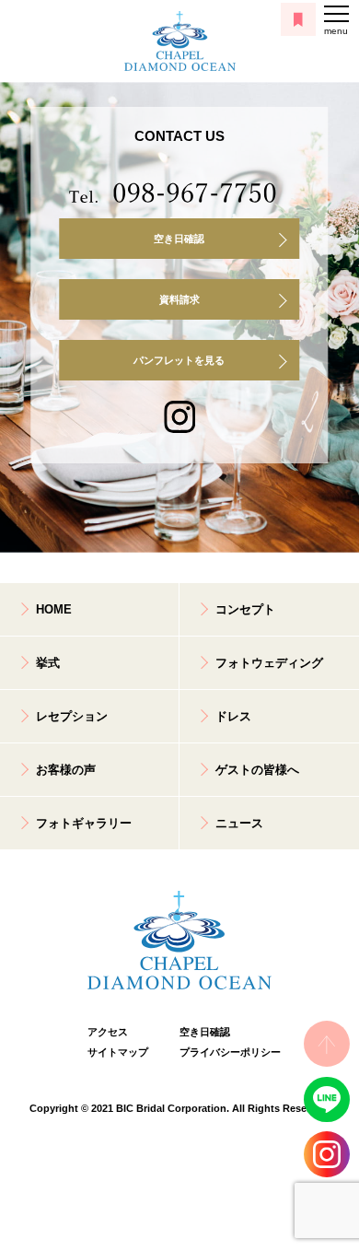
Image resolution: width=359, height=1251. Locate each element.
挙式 (48, 663)
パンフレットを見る (179, 360)
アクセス (107, 1031)
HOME (54, 609)
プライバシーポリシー (226, 1052)
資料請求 (179, 299)
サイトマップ (117, 1052)
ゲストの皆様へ (257, 770)
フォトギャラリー (84, 823)
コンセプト (245, 609)
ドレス (233, 716)
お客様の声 (66, 770)
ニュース (239, 823)
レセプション (72, 716)
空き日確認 (179, 238)
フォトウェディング (269, 663)
